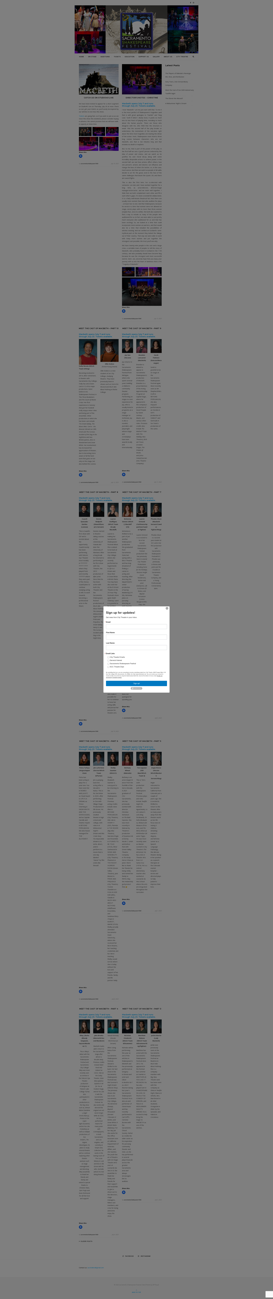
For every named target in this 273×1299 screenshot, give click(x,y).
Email (108, 622)
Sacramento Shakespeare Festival (123, 663)
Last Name (110, 643)
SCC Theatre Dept (117, 666)
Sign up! (136, 683)
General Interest (116, 660)
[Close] (167, 608)
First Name (110, 632)
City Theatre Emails (117, 657)
